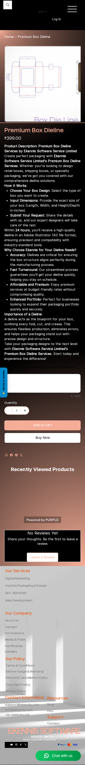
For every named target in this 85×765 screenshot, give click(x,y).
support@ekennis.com (22, 704)
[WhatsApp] (6, 455)
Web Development (18, 600)
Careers (11, 627)
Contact (53, 723)
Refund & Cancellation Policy (27, 677)
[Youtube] (11, 744)
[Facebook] (11, 455)
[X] (25, 744)
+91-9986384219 (17, 715)
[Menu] (72, 9)
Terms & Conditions (20, 665)
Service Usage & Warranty (25, 671)
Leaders (11, 651)
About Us (12, 620)
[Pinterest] (16, 455)
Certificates (14, 646)
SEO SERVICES (15, 593)
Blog (50, 704)
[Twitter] (21, 455)
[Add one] (25, 410)
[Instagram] (16, 744)
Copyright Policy (18, 684)
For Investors (14, 633)
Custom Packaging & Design (26, 585)
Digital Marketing (18, 578)
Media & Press (15, 639)
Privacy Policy (16, 691)
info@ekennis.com (18, 710)
